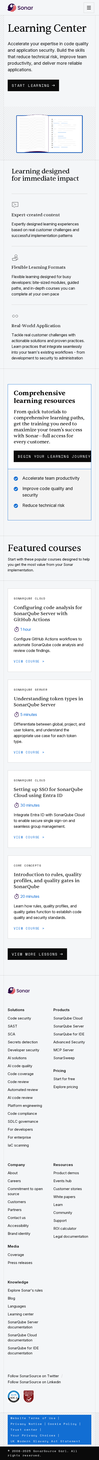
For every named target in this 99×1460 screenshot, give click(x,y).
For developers (20, 1129)
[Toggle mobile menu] (89, 7)
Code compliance (22, 1113)
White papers (64, 1196)
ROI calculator (64, 1228)
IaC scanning (18, 1145)
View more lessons (35, 954)
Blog (11, 1298)
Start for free (64, 1079)
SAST (12, 1026)
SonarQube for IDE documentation (24, 1350)
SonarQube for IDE (68, 1034)
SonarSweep (64, 1058)
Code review (18, 1081)
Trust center (24, 1430)
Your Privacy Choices (33, 1435)
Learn (58, 1204)
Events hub (62, 1181)
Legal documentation (70, 1236)
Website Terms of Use (33, 1418)
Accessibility (18, 1225)
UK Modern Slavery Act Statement (45, 1441)
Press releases (20, 1262)
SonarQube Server (68, 1026)
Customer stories (67, 1188)
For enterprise (19, 1137)
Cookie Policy (62, 1424)
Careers (14, 1181)
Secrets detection (23, 1042)
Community (62, 1212)
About (13, 1173)
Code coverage (21, 1073)
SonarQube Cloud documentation (23, 1337)
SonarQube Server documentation (23, 1324)
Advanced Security (69, 1042)
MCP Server (63, 1050)
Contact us (17, 1217)
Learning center (21, 1314)
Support (60, 1220)
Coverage (16, 1254)
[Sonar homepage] (20, 7)
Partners (15, 1209)
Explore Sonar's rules (25, 1290)
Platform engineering (25, 1105)
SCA (11, 1034)
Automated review (23, 1089)
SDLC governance (23, 1121)
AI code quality (20, 1066)
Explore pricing (65, 1086)
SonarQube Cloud (67, 1018)
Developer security (23, 1050)
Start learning (31, 85)
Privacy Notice (26, 1424)
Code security (19, 1018)
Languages (17, 1306)
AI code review (20, 1097)
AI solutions (17, 1058)
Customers (17, 1201)
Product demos (66, 1173)
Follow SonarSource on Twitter (33, 1376)
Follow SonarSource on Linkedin (34, 1382)
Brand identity (19, 1233)
